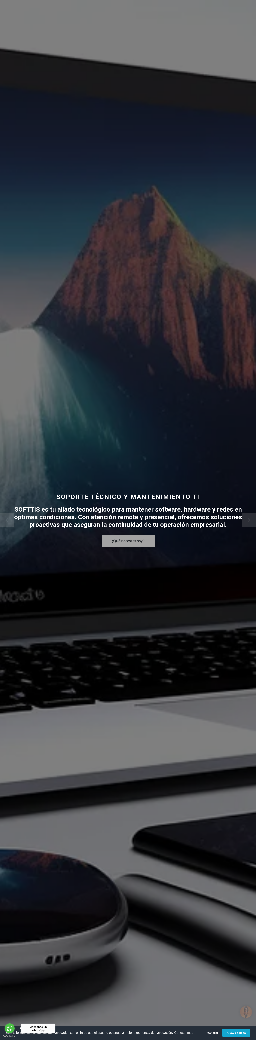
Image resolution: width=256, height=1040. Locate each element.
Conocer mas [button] (183, 1032)
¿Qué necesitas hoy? (128, 541)
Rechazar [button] (212, 1032)
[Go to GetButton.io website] (9, 1036)
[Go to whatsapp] (10, 1028)
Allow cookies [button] (236, 1032)
